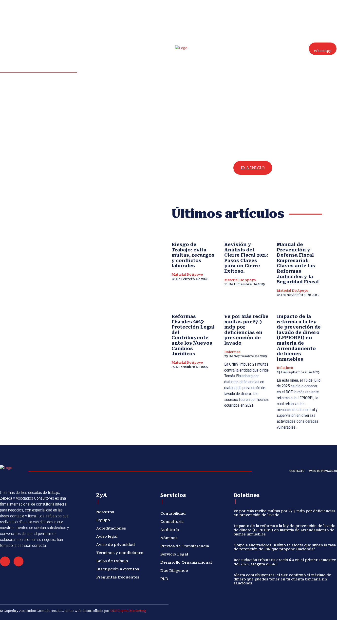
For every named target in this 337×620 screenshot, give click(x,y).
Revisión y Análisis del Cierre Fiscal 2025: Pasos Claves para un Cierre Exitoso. (246, 258)
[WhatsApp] (18, 561)
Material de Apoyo (187, 274)
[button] (289, 12)
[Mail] (5, 561)
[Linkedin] (318, 10)
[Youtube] (306, 16)
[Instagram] (312, 10)
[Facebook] (306, 10)
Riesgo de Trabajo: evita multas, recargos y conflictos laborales (192, 255)
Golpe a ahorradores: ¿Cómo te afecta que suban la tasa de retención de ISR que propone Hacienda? (285, 547)
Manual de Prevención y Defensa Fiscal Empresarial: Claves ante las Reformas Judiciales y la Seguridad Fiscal (298, 263)
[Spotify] (324, 10)
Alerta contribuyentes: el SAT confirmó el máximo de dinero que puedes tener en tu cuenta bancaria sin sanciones (282, 579)
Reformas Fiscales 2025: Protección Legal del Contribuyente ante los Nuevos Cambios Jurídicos (193, 335)
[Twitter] (330, 10)
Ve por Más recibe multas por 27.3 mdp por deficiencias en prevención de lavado (246, 330)
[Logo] (185, 56)
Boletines (232, 352)
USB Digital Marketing (128, 611)
